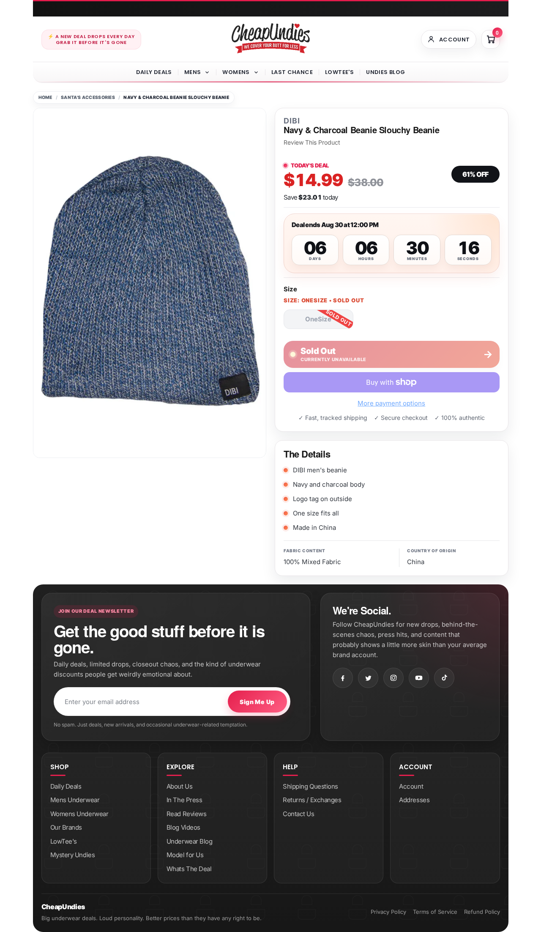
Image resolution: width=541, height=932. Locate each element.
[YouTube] (419, 678)
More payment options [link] (391, 403)
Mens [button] (192, 72)
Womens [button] (235, 72)
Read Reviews (187, 814)
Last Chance (292, 72)
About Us (179, 786)
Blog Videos (183, 827)
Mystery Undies (72, 855)
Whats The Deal (189, 869)
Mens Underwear (75, 800)
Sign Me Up (257, 701)
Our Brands (66, 827)
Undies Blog (385, 72)
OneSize (318, 319)
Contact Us (298, 814)
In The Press (184, 800)
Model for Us (185, 855)
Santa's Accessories (88, 97)
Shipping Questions (310, 786)
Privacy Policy (388, 911)
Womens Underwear (79, 814)
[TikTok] (444, 678)
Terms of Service (435, 911)
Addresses (414, 800)
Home (45, 97)
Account (411, 786)
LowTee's (339, 72)
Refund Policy (482, 911)
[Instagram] (393, 678)
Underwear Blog (190, 841)
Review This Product (312, 142)
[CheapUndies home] (271, 38)
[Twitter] (368, 678)
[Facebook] (343, 678)
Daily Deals (154, 72)
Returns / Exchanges (312, 800)
